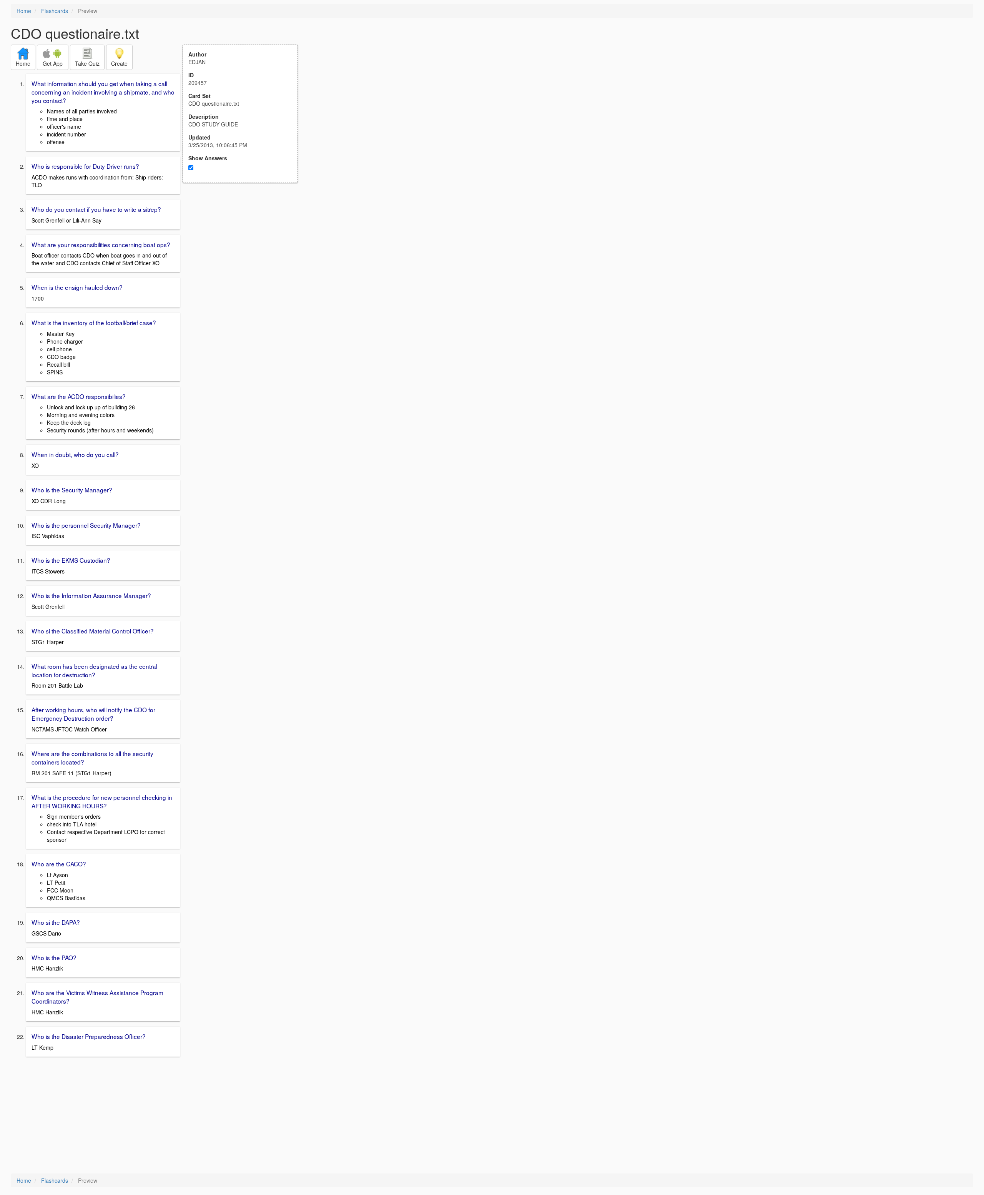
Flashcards (54, 11)
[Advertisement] (244, 258)
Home (24, 11)
